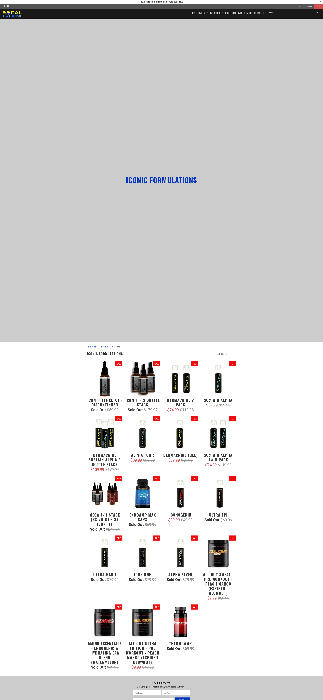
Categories (215, 12)
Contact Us (259, 12)
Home (194, 12)
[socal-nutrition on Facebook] (4, 6)
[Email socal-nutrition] (8, 6)
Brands (201, 12)
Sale (240, 12)
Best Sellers (230, 12)
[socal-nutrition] (27, 14)
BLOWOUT (248, 12)
